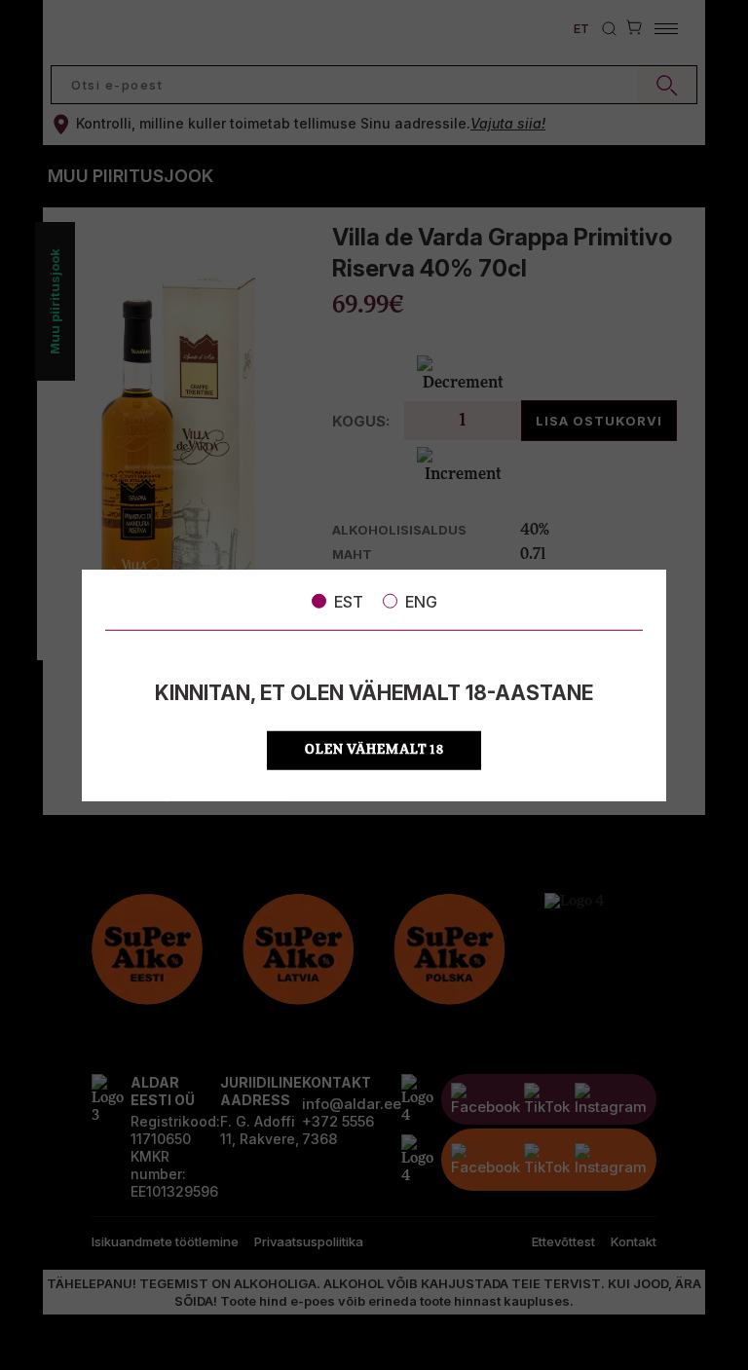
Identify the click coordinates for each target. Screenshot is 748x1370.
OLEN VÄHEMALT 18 (374, 750)
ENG (421, 601)
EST (348, 601)
